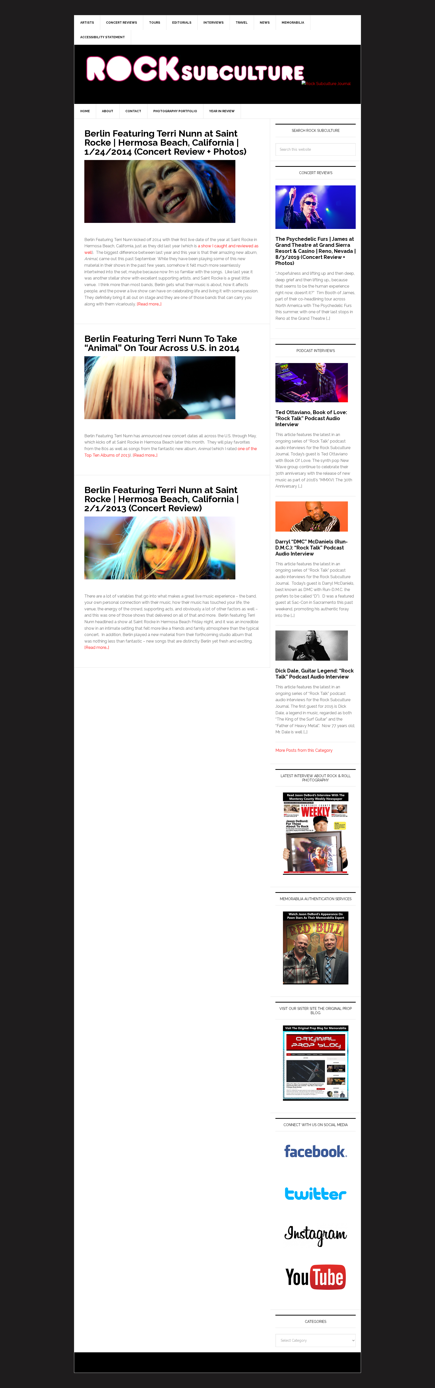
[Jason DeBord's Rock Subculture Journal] (194, 61)
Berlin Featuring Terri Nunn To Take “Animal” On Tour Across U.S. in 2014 (162, 343)
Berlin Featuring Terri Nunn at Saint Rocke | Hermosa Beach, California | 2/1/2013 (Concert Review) (161, 499)
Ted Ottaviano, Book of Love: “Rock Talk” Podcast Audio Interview (311, 418)
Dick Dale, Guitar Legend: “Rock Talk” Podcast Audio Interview (314, 674)
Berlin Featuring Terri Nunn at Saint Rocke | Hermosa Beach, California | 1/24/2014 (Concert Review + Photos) (165, 142)
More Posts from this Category (304, 750)
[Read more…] (149, 304)
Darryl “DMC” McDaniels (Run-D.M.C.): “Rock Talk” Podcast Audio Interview (311, 548)
